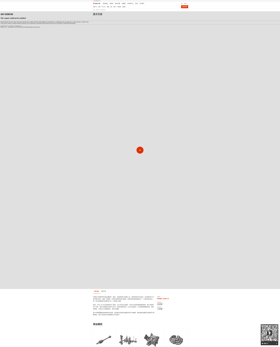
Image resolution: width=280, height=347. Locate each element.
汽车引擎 (143, 329)
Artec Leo (162, 298)
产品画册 (119, 6)
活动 (111, 6)
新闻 (114, 6)
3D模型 (123, 6)
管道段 (118, 329)
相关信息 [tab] (96, 291)
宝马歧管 (167, 329)
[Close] (276, 343)
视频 (108, 6)
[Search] (182, 3)
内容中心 (95, 6)
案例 (99, 6)
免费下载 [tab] (103, 291)
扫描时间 (159, 302)
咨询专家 (184, 6)
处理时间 (159, 307)
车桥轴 (94, 329)
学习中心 (104, 6)
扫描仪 (158, 296)
